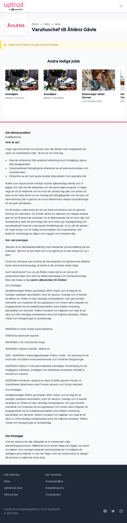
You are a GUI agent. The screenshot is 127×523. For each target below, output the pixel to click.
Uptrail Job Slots (13, 487)
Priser (7, 481)
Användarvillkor (54, 481)
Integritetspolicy (54, 487)
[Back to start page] (13, 6)
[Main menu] (121, 6)
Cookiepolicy (53, 494)
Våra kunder (11, 494)
